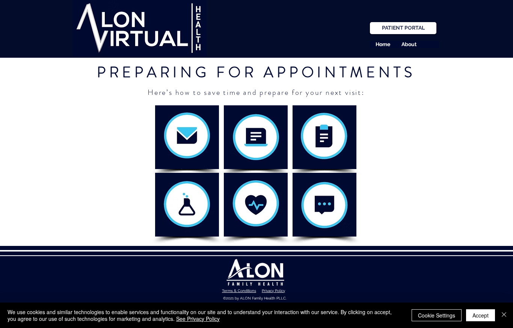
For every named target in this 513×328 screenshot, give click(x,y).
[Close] (503, 315)
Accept (480, 315)
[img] (187, 137)
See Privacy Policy (198, 318)
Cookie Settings (436, 315)
